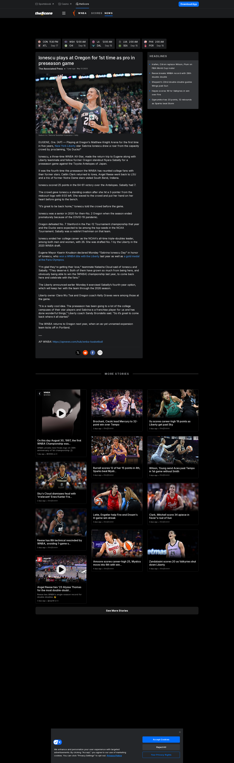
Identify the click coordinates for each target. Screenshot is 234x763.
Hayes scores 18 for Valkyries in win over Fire (171, 93)
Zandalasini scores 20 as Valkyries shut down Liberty (172, 563)
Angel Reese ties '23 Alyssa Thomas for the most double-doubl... (59, 588)
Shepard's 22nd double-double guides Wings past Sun (172, 84)
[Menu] (64, 13)
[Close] (180, 732)
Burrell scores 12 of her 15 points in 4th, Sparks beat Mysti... (116, 469)
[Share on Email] (100, 352)
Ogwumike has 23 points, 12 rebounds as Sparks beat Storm (172, 101)
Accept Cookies (161, 739)
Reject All (161, 747)
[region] (117, 745)
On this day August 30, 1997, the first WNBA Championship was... (59, 442)
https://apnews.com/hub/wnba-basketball (78, 341)
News (109, 13)
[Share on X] (78, 352)
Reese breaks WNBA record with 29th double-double (171, 75)
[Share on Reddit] (85, 352)
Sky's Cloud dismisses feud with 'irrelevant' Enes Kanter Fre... (56, 495)
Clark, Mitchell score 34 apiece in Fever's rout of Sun (169, 516)
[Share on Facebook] (92, 352)
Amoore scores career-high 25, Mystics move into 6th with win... (117, 563)
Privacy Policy (114, 755)
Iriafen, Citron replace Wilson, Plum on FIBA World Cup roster (172, 66)
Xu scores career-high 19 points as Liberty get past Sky (169, 423)
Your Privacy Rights (161, 754)
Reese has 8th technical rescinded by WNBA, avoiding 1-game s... (59, 542)
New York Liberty (65, 145)
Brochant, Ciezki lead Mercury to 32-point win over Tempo (115, 423)
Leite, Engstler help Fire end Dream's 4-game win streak (115, 516)
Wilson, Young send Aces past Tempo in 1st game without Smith (172, 470)
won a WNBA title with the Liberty (79, 256)
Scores (96, 13)
